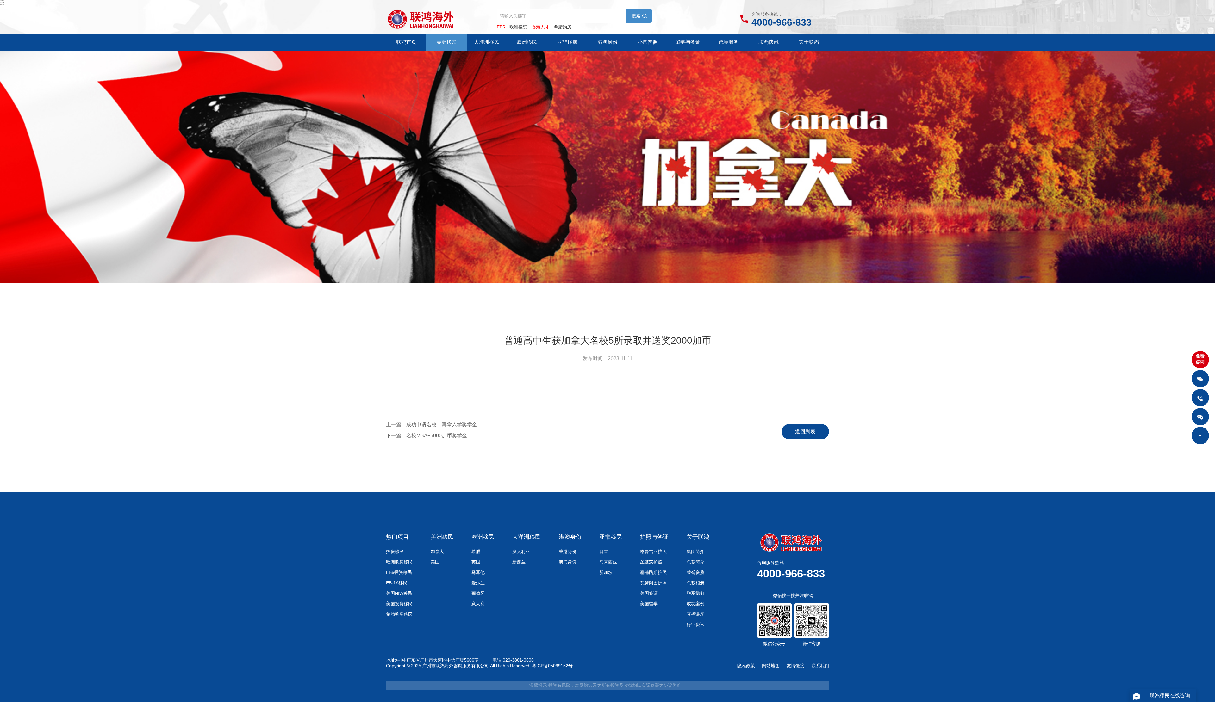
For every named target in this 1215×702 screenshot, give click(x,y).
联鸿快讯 (768, 42)
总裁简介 (695, 561)
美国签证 (649, 593)
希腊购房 (562, 26)
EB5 (501, 26)
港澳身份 (607, 42)
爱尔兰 (478, 582)
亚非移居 (567, 42)
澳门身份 (567, 561)
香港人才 (540, 26)
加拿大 (437, 551)
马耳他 (478, 572)
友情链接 (795, 665)
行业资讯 (695, 624)
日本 (603, 551)
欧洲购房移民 (399, 561)
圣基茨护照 (651, 561)
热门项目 (397, 537)
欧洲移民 (527, 42)
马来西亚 (608, 561)
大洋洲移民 (486, 42)
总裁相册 (695, 582)
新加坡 (606, 572)
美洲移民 (446, 42)
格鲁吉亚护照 (653, 551)
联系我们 (695, 593)
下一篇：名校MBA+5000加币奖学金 (426, 435)
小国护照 (648, 42)
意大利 (478, 603)
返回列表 (805, 431)
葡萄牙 (478, 593)
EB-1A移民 (397, 582)
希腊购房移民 (399, 614)
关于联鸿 (809, 42)
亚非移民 (610, 537)
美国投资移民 (399, 603)
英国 (475, 561)
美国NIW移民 (399, 593)
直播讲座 (695, 614)
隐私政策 (746, 665)
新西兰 (519, 561)
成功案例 (695, 603)
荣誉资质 (695, 572)
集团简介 (695, 551)
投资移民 (395, 551)
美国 (435, 561)
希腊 (475, 551)
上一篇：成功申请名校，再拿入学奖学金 (431, 424)
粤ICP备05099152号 (552, 665)
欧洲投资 (518, 26)
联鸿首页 (406, 42)
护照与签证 (654, 537)
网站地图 (771, 665)
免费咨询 (1200, 359)
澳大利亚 (521, 551)
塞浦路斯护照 (653, 572)
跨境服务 (728, 42)
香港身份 (567, 551)
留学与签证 (688, 42)
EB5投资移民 (399, 572)
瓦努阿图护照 (653, 582)
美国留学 (649, 603)
